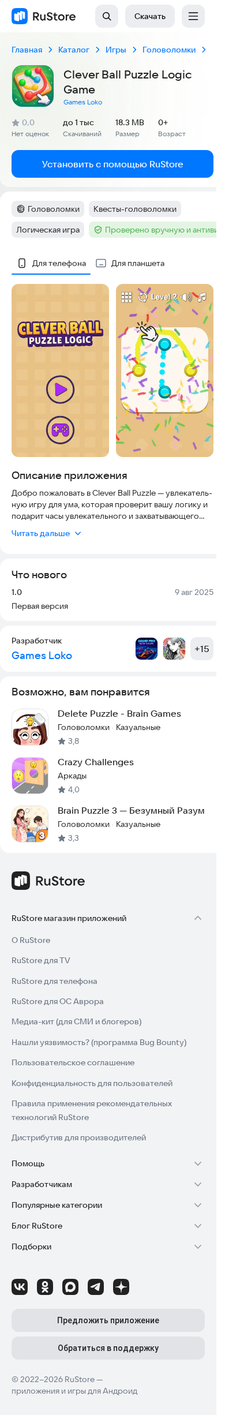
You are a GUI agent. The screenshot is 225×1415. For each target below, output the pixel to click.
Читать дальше (41, 533)
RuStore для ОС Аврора (58, 1001)
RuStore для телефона (54, 981)
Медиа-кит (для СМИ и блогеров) (76, 1021)
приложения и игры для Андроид (74, 1391)
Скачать (150, 16)
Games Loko (82, 102)
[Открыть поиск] (106, 16)
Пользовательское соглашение (73, 1062)
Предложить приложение (108, 1320)
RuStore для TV (41, 960)
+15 (201, 648)
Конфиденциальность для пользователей (92, 1083)
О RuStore (31, 940)
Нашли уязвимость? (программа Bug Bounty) (99, 1042)
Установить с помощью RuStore (112, 164)
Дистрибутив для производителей (79, 1137)
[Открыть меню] (193, 16)
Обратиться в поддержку (108, 1348)
